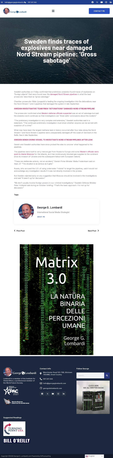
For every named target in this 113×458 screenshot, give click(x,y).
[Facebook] (93, 2)
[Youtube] (102, 2)
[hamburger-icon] (53, 11)
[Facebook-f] (42, 393)
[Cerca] (107, 375)
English (91, 456)
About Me (41, 217)
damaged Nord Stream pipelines (63, 94)
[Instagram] (106, 2)
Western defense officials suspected (56, 113)
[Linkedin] (111, 2)
